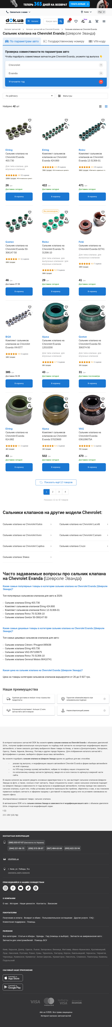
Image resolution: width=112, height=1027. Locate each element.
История (14, 903)
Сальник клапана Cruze (72, 546)
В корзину (19, 196)
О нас (5, 903)
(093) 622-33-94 (72, 848)
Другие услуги (81, 918)
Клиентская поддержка (14, 922)
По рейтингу (12, 96)
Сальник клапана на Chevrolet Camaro (80, 535)
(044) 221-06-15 (16, 848)
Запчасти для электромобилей (18, 940)
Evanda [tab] (13, 73)
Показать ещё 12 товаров (58, 482)
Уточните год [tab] (17, 81)
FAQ (91, 918)
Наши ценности (27, 903)
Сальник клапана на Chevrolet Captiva (23, 546)
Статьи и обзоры (26, 936)
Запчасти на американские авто (86, 936)
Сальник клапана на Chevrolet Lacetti (80, 524)
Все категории (9, 936)
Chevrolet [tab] (14, 65)
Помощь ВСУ (40, 940)
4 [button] (65, 492)
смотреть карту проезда (19, 873)
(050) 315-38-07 (35, 848)
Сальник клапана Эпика (16, 557)
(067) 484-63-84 (54, 848)
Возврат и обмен (32, 918)
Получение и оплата (12, 918)
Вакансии (52, 903)
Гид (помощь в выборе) (57, 936)
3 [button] (59, 492)
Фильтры (84, 96)
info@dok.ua (13, 859)
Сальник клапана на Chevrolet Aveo (22, 535)
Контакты (41, 903)
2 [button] (52, 492)
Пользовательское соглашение (57, 918)
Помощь (31, 922)
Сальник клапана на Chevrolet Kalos (22, 524)
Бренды (40, 936)
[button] (33, 21)
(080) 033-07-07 (16, 842)
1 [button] (46, 492)
